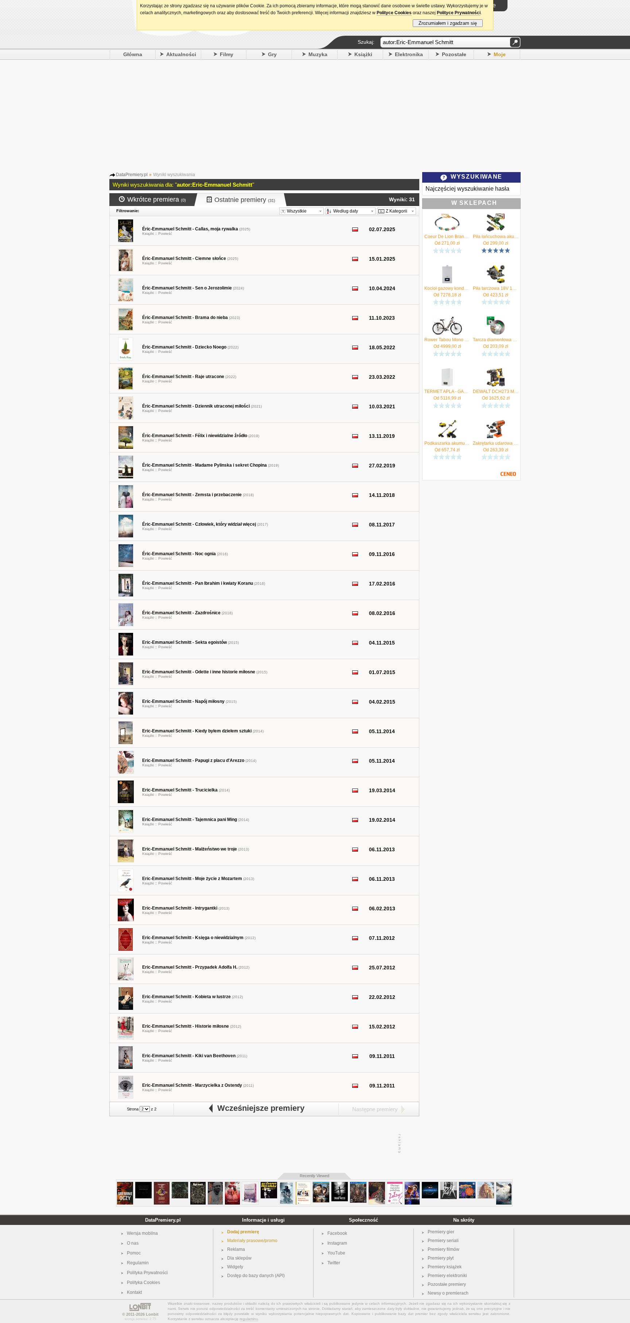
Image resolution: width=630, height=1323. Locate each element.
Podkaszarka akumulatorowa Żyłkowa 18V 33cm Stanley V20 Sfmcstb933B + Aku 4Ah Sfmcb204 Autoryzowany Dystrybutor (447, 443)
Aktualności (181, 54)
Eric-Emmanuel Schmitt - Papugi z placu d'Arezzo (193, 760)
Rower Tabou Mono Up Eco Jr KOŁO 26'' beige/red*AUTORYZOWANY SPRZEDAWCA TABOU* (447, 339)
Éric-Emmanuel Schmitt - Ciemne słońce (184, 258)
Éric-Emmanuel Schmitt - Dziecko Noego (184, 347)
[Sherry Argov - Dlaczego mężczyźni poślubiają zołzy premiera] (395, 1185)
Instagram (337, 1243)
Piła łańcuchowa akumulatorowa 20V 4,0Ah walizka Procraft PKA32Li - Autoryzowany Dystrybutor (495, 236)
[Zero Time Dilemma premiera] (358, 1185)
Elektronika (409, 54)
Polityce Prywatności (459, 12)
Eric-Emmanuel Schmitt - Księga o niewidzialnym (193, 937)
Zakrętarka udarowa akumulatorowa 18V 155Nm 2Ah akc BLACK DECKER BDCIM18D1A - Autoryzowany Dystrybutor (495, 443)
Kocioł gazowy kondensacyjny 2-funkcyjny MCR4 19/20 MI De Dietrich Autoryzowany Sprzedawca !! (447, 288)
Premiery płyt (441, 1258)
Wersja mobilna (142, 1233)
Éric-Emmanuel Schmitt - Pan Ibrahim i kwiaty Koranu (197, 583)
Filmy (226, 54)
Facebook (337, 1233)
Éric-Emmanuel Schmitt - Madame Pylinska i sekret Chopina (204, 465)
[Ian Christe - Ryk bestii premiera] (198, 1185)
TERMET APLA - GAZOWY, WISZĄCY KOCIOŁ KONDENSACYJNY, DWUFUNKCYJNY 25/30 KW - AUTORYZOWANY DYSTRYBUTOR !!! (447, 391)
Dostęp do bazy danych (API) (256, 1275)
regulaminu (249, 1319)
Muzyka (317, 54)
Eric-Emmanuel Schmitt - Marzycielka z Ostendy (192, 1085)
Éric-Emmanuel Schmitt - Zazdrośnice (181, 612)
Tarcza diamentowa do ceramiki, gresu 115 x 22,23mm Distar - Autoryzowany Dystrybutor (495, 339)
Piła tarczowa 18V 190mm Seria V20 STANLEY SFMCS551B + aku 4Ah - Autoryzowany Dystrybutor (495, 288)
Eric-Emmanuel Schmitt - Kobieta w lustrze (186, 996)
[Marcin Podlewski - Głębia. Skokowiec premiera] (286, 1185)
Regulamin (138, 1262)
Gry (272, 54)
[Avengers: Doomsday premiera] (430, 1185)
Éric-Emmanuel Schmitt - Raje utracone (183, 376)
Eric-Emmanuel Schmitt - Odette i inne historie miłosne (198, 671)
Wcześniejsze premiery (258, 1108)
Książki (363, 54)
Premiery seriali (443, 1240)
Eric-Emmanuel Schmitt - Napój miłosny (183, 701)
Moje (500, 54)
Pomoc (134, 1253)
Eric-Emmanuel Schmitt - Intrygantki (179, 908)
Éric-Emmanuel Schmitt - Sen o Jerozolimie (187, 288)
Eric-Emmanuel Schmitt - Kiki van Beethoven (189, 1055)
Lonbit (152, 1314)
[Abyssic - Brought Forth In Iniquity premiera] (179, 1185)
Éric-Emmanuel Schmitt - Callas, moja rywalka (190, 228)
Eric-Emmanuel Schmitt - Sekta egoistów (184, 642)
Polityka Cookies (143, 1282)
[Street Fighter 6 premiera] (412, 1185)
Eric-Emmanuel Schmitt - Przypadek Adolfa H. (189, 967)
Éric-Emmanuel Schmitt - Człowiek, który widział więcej (199, 524)
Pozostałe (454, 54)
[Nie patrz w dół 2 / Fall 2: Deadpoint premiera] (504, 1185)
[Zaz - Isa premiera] (485, 1185)
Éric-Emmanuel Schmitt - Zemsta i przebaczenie (192, 494)
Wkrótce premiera (156, 199)
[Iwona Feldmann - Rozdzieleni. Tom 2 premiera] (250, 1185)
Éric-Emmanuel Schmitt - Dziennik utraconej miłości (196, 406)
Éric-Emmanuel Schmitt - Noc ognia (179, 553)
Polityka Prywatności (147, 1272)
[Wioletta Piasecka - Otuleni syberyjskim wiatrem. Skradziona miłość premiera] (232, 1185)
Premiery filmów (443, 1249)
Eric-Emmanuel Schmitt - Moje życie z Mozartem (192, 878)
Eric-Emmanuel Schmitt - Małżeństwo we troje (189, 849)
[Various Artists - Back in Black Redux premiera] (143, 1185)
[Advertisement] (315, 114)
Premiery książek (445, 1266)
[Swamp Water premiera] (339, 1185)
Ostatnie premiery (244, 199)
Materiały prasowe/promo (252, 1240)
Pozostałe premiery (447, 1284)
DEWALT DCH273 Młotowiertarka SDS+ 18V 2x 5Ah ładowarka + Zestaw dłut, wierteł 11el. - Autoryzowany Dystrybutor (495, 391)
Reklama (236, 1249)
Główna (132, 54)
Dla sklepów (239, 1258)
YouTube (336, 1253)
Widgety (235, 1266)
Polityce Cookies (394, 12)
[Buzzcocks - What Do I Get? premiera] (268, 1185)
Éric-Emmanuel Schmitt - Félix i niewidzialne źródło (194, 435)
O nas (133, 1243)
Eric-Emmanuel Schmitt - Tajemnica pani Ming (189, 819)
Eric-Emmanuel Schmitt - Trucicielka (180, 790)
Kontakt (134, 1292)
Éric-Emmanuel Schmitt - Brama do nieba (185, 317)
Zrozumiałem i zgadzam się (448, 23)
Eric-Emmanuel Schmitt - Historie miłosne (185, 1026)
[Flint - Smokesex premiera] (448, 1185)
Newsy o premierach (448, 1293)
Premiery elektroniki (447, 1275)
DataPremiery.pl (163, 1220)
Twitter (333, 1262)
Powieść (165, 233)
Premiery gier (441, 1231)
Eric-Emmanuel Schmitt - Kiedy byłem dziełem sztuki (197, 731)
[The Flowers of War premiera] (321, 1185)
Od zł (447, 243)
